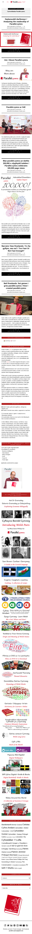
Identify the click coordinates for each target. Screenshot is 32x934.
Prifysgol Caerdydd (12, 857)
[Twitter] (8, 925)
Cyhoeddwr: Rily (21, 837)
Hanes (25, 849)
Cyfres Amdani (19, 423)
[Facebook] (5, 925)
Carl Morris (21, 421)
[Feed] (27, 925)
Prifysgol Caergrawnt (22, 857)
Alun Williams (6, 421)
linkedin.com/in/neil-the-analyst (10, 463)
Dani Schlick (17, 425)
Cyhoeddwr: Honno (10, 837)
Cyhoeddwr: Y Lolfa (11, 840)
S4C (23, 859)
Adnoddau (9, 28)
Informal (4, 394)
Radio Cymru (5, 859)
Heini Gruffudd (19, 428)
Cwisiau (26, 824)
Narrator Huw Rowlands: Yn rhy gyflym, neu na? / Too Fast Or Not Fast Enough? (16, 248)
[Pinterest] (14, 925)
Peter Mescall (5, 435)
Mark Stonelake (10, 432)
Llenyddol (12, 382)
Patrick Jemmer (24, 434)
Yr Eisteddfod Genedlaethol (18, 865)
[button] (28, 878)
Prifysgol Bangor (5, 857)
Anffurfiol (4, 382)
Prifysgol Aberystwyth (23, 855)
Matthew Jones (18, 432)
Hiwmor (4, 852)
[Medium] (20, 925)
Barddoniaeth (6, 825)
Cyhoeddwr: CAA (7, 831)
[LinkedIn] (11, 925)
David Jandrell (23, 425)
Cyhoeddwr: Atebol (21, 828)
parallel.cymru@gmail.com (16, 930)
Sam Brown (12, 437)
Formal (8, 394)
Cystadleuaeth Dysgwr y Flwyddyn (14, 843)
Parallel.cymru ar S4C (16, 107)
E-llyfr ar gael (15, 846)
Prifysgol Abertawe (13, 435)
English (14, 340)
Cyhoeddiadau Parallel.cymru (18, 28)
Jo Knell (15, 430)
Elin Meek (7, 428)
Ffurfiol (8, 382)
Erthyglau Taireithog (9, 849)
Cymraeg (7, 340)
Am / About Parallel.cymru (16, 60)
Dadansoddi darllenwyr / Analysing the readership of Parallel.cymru (16, 21)
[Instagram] (17, 925)
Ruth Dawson (5, 437)
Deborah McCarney (13, 427)
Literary (12, 394)
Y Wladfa (9, 868)
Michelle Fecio (10, 434)
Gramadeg (19, 849)
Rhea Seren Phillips (23, 435)
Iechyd (9, 852)
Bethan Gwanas (14, 421)
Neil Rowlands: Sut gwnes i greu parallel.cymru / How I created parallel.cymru (16, 285)
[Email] (24, 925)
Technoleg (18, 862)
